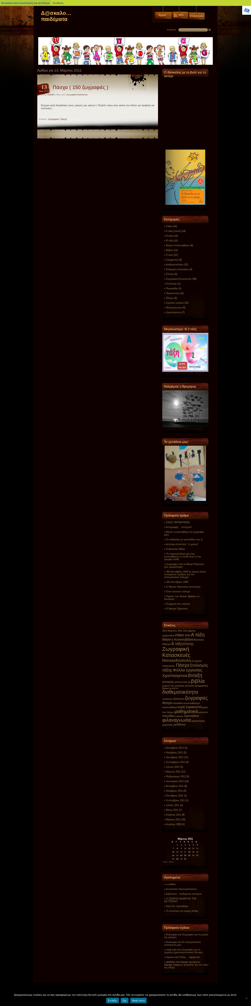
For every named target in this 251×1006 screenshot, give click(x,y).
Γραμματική (172, 259)
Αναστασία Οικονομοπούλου (181, 889)
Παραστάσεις (173, 293)
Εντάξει (112, 1000)
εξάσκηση (178, 698)
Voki (187, 635)
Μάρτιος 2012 (173, 771)
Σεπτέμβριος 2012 (175, 762)
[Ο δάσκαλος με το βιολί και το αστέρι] (185, 142)
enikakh (51, 94)
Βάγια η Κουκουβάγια (177, 245)
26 (193, 855)
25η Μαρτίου (169, 630)
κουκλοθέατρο (192, 703)
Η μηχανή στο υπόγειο (178, 603)
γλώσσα (189, 685)
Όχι (125, 1000)
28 (173, 859)
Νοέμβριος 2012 (174, 752)
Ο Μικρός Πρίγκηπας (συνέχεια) (183, 586)
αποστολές (181, 681)
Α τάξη (198, 634)
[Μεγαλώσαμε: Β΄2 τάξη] (185, 352)
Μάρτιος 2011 (173, 819)
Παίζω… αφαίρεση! (189, 957)
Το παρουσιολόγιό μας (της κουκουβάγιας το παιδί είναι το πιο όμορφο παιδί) (182, 556)
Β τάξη (169, 240)
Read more (138, 1000)
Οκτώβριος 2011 (174, 795)
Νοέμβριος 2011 (174, 790)
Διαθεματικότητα (174, 264)
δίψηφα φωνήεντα (170, 688)
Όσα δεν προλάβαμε (177, 906)
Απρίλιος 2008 (173, 824)
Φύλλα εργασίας (187, 670)
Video (169, 226)
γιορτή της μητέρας (173, 685)
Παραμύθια (172, 288)
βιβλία (198, 681)
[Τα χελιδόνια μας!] (185, 473)
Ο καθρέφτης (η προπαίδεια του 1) (184, 539)
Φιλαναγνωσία (174, 307)
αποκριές (168, 681)
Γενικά (169, 255)
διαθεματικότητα (180, 692)
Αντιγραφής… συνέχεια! (179, 527)
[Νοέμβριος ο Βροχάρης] (185, 408)
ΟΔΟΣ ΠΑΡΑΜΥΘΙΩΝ (178, 522)
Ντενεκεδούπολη (176, 660)
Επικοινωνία (196, 16)
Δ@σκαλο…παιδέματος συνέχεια (184, 893)
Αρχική (162, 15)
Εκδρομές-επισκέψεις (177, 269)
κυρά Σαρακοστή (190, 707)
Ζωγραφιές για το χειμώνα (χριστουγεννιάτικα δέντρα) (183, 951)
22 (177, 855)
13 (197, 848)
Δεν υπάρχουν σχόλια (137, 77)
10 (185, 848)
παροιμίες (179, 716)
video (179, 635)
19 (193, 852)
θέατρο (167, 703)
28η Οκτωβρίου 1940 (177, 582)
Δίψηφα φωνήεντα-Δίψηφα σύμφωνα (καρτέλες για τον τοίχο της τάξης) (186, 965)
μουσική (203, 712)
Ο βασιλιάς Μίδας (175, 549)
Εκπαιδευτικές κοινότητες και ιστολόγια (25, 2)
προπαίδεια (191, 715)
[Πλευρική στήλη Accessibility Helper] (246, 10)
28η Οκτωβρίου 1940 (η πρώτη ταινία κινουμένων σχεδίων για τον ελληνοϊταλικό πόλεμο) (185, 574)
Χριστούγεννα (173, 312)
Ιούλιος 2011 (172, 805)
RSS (181, 15)
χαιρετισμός (198, 720)
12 (193, 848)
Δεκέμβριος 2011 (175, 786)
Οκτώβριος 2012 (174, 757)
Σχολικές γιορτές (175, 302)
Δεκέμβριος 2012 (175, 747)
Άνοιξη (169, 235)
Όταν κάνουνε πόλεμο (178, 591)
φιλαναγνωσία (176, 720)
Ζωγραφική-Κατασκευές (77, 94)
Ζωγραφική (53, 119)
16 (181, 852)
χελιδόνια (179, 724)
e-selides (171, 884)
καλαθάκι (178, 703)
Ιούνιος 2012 (173, 766)
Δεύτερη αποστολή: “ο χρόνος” (182, 544)
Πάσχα (63, 119)
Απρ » (171, 862)
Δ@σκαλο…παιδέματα (56, 16)
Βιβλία (169, 250)
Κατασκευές (176, 655)
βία (189, 682)
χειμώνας (167, 724)
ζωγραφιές (196, 698)
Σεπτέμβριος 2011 (175, 800)
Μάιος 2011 (172, 810)
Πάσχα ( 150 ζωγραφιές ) (80, 87)
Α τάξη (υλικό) (173, 231)
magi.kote (171, 949)
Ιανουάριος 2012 (175, 781)
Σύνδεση (58, 2)
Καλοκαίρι (171, 283)
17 (185, 852)
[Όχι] (246, 998)
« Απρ (164, 862)
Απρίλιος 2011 (173, 814)
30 (181, 859)
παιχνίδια (168, 715)
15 (177, 852)
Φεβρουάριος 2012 (176, 776)
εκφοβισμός (167, 699)
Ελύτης (170, 274)
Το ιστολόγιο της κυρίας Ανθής (182, 911)
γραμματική (201, 685)
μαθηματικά (186, 711)
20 (197, 852)
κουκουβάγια (169, 707)
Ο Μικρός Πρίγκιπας (177, 608)
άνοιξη (195, 675)
